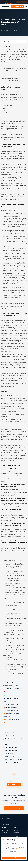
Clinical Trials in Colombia (11, 750)
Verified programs (6, 834)
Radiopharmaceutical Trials (12, 710)
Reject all (14, 854)
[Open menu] (26, 6)
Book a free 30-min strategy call (14, 808)
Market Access (17, 832)
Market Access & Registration (12, 713)
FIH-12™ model (5, 830)
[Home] (1, 15)
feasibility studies (5, 356)
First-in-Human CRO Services (12, 704)
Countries (16, 830)
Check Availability (21, 2)
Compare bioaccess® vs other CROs (13, 759)
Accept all (14, 857)
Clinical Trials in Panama (11, 691)
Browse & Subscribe (13, 784)
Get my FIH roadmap (17, 6)
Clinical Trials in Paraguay (11, 698)
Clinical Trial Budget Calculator (12, 719)
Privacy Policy (18, 848)
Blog (4, 15)
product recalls (18, 158)
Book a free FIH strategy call (12, 762)
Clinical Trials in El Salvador (11, 688)
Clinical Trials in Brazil (10, 695)
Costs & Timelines (9, 756)
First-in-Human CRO (10, 732)
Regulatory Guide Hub (10, 722)
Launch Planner (5, 832)
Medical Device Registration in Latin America (13, 739)
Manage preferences (14, 851)
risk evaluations (19, 185)
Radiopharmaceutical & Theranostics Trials (14, 744)
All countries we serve (10, 753)
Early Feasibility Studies (11, 707)
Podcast (15, 834)
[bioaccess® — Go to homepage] (6, 7)
